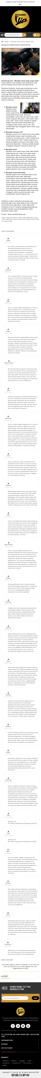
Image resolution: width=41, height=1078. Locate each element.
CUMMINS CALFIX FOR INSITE (23, 647)
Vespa (4, 1065)
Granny (12, 315)
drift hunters (32, 950)
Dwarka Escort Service (16, 254)
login (11, 965)
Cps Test (33, 562)
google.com (12, 821)
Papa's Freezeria (27, 347)
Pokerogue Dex (28, 289)
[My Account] (20, 4)
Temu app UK (26, 928)
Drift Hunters (18, 445)
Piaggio (22, 1061)
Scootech (5, 1063)
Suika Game (33, 529)
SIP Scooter (27, 1063)
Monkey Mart (16, 493)
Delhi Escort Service (22, 398)
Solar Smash (15, 803)
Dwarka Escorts (33, 859)
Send (35, 998)
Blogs (7, 41)
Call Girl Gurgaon (13, 732)
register (28, 966)
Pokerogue (16, 289)
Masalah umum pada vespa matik (22, 41)
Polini (29, 1061)
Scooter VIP (16, 1063)
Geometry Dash (32, 710)
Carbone (5, 1061)
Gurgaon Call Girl (25, 369)
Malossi (14, 1061)
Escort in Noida (30, 891)
